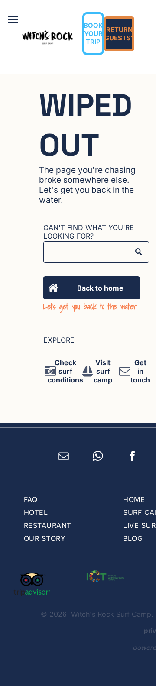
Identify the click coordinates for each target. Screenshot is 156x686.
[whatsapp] (98, 457)
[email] (64, 457)
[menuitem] (65, 499)
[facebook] (132, 457)
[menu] (13, 19)
